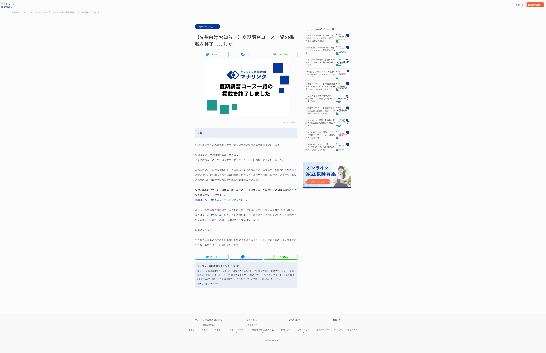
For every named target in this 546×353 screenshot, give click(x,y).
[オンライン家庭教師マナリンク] (8, 5)
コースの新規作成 (212, 214)
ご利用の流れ (294, 319)
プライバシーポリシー (236, 331)
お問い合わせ (286, 331)
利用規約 (217, 331)
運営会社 (192, 331)
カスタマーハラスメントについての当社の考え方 (337, 331)
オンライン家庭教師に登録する (209, 319)
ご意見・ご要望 (304, 331)
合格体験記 (252, 319)
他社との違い (209, 324)
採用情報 (204, 331)
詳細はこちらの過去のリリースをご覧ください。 (221, 199)
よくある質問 (252, 324)
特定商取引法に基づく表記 (263, 331)
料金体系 (337, 319)
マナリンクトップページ (237, 159)
